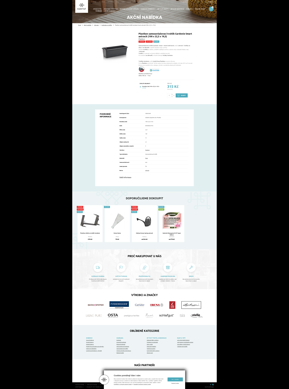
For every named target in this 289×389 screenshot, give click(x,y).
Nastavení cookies (175, 383)
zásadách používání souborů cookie (142, 384)
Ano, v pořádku (175, 379)
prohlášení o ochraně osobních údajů (123, 384)
